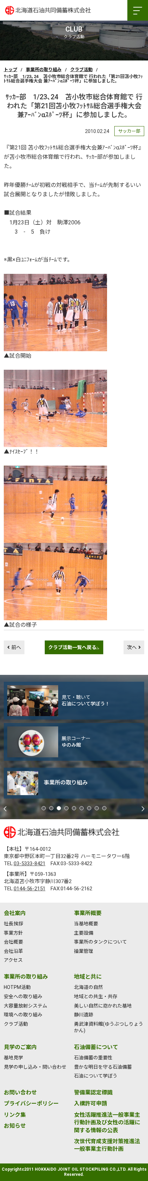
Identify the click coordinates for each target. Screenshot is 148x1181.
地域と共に (88, 976)
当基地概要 (86, 923)
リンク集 (15, 1115)
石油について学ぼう (95, 1076)
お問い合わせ (20, 1092)
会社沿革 (13, 951)
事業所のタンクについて (100, 942)
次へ (132, 647)
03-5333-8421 (29, 863)
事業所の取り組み (44, 69)
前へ (16, 647)
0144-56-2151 (29, 888)
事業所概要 (88, 913)
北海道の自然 (88, 987)
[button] (44, 808)
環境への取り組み (23, 1014)
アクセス (13, 960)
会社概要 (13, 942)
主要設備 (83, 933)
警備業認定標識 (93, 1092)
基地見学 (13, 1057)
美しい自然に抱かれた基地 (103, 1006)
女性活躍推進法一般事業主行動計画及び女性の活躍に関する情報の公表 (107, 1123)
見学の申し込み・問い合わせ (35, 1067)
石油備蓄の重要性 (93, 1057)
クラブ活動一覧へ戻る (72, 647)
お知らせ (15, 1126)
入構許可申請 (90, 1103)
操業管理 (83, 951)
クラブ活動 (81, 69)
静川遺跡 (83, 1014)
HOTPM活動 (17, 987)
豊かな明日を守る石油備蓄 (103, 1067)
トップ (10, 69)
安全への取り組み (23, 996)
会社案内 (15, 913)
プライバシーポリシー (31, 1103)
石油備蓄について (96, 1047)
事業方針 (13, 933)
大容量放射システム (25, 1006)
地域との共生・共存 (95, 996)
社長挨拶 (13, 923)
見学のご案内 (20, 1047)
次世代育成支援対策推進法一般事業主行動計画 (107, 1145)
